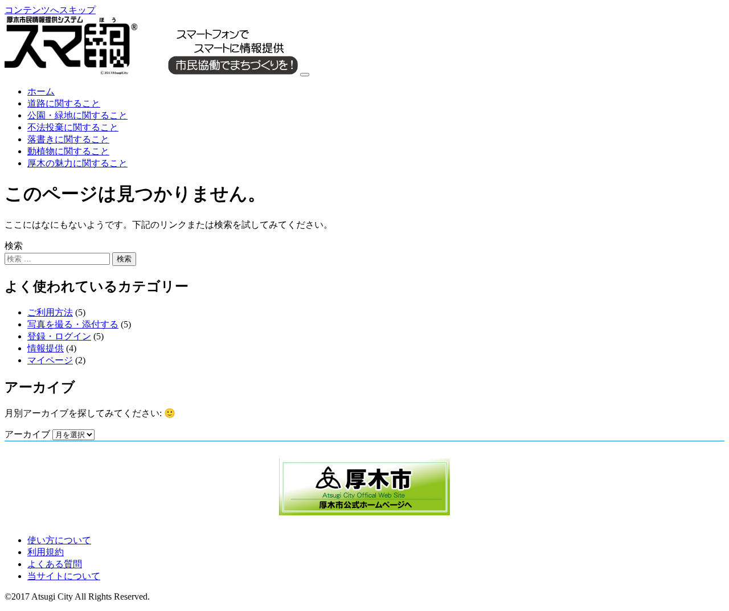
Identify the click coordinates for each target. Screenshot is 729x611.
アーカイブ (27, 434)
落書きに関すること (68, 139)
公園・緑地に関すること (77, 115)
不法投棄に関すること (72, 127)
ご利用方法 (50, 312)
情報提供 (45, 348)
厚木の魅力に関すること (77, 163)
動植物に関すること (68, 151)
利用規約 (45, 552)
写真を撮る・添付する (72, 324)
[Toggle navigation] (304, 74)
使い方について (59, 540)
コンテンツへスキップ (50, 10)
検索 (14, 246)
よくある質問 (54, 564)
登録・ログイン (59, 336)
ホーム (41, 91)
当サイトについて (63, 576)
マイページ (50, 360)
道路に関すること (63, 103)
